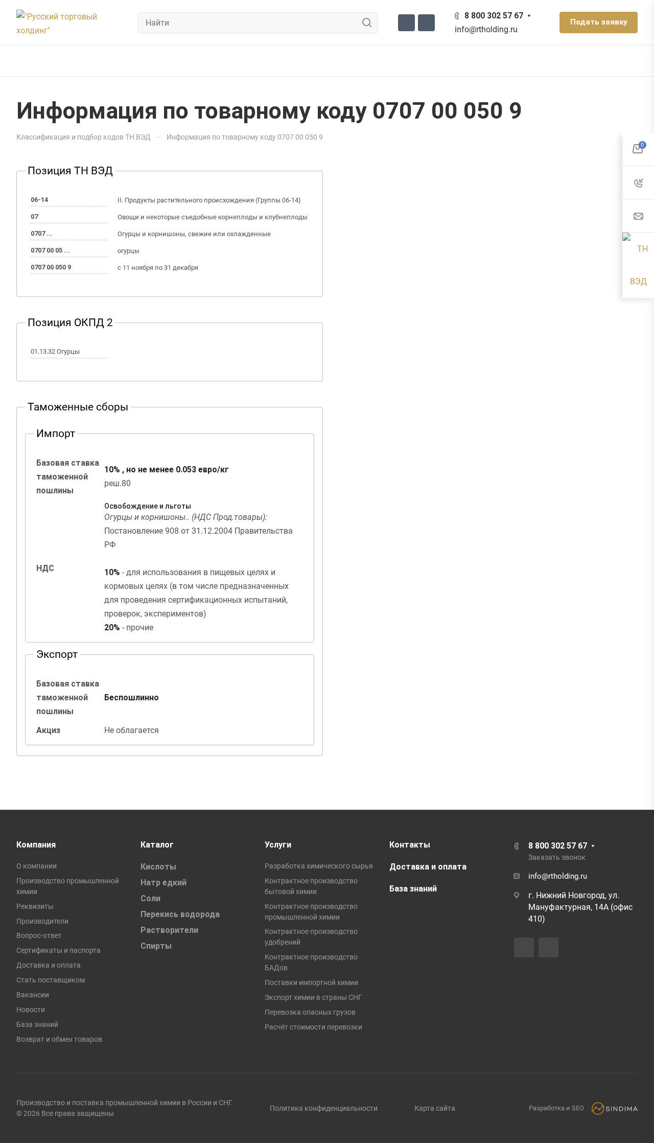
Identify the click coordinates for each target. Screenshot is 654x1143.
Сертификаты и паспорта (58, 950)
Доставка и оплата (48, 965)
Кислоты (158, 867)
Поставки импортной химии (311, 982)
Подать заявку (598, 22)
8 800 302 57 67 (493, 15)
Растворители (169, 930)
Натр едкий (163, 882)
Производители (42, 921)
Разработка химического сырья (319, 866)
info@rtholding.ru (486, 29)
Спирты (156, 946)
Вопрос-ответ (39, 935)
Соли (150, 898)
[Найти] (370, 22)
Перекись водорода (180, 914)
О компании (36, 866)
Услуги (278, 845)
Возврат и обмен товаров (59, 1039)
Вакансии (32, 995)
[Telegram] (406, 22)
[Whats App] (426, 22)
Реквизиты (35, 906)
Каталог (157, 845)
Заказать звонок (557, 857)
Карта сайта (434, 1108)
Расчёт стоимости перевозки (313, 1027)
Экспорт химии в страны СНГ (313, 997)
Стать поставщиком (50, 980)
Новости (30, 1009)
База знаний (37, 1024)
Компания (36, 845)
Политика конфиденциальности (324, 1108)
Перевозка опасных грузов (310, 1012)
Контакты (409, 845)
